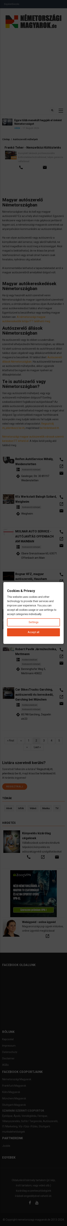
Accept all (33, 632)
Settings (34, 622)
